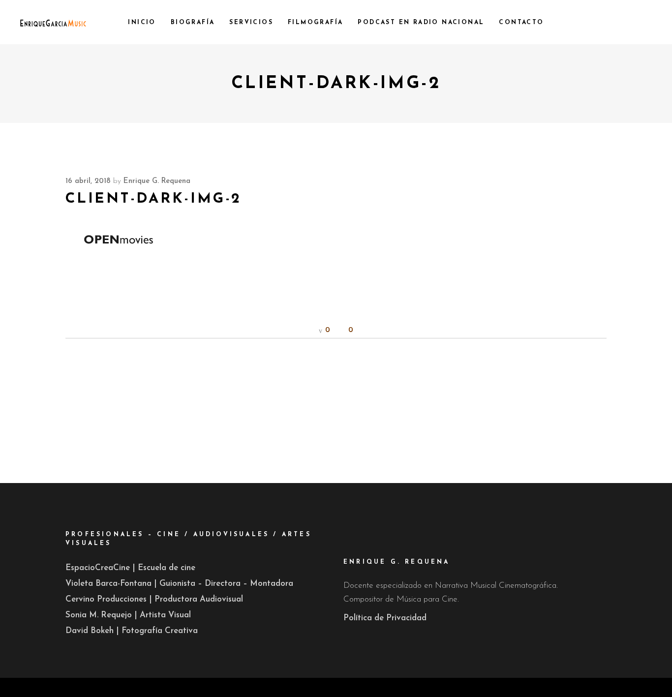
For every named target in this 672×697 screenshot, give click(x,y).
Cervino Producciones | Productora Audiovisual (154, 599)
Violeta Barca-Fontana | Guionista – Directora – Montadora (179, 583)
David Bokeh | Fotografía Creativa (131, 631)
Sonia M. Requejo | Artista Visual (128, 615)
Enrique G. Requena (156, 181)
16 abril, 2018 (88, 181)
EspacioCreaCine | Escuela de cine (130, 568)
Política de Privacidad (385, 618)
